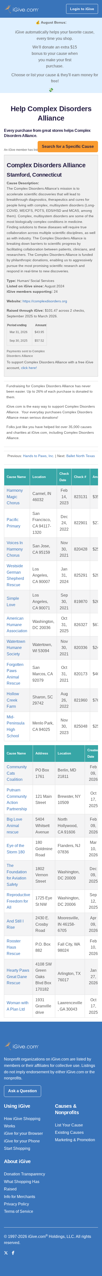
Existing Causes (69, 1132)
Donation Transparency (24, 1174)
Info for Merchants (19, 1197)
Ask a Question (22, 1091)
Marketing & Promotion (75, 1140)
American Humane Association (17, 624)
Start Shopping (17, 1148)
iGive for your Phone (22, 1141)
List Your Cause (69, 1125)
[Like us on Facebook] (13, 1253)
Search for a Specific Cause (68, 146)
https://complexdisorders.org (45, 301)
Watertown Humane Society (16, 647)
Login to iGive (82, 9)
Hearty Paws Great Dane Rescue (18, 976)
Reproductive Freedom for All (18, 901)
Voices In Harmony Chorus (15, 549)
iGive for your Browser (23, 1133)
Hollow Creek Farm (13, 700)
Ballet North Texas (80, 456)
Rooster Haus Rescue (14, 947)
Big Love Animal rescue (14, 825)
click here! (29, 368)
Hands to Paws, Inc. (38, 456)
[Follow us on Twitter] (6, 1253)
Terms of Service (18, 1211)
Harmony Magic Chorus (15, 496)
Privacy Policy (16, 1204)
